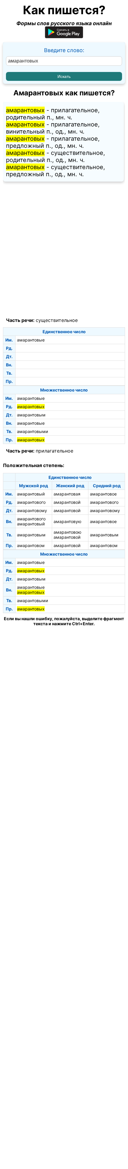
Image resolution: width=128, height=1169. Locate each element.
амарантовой (67, 502)
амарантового (31, 502)
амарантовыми (32, 431)
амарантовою (67, 532)
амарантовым (31, 414)
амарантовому (32, 510)
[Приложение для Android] (64, 36)
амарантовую (67, 521)
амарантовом (31, 545)
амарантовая (67, 493)
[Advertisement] (64, 249)
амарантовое (103, 493)
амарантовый (31, 493)
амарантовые (31, 339)
